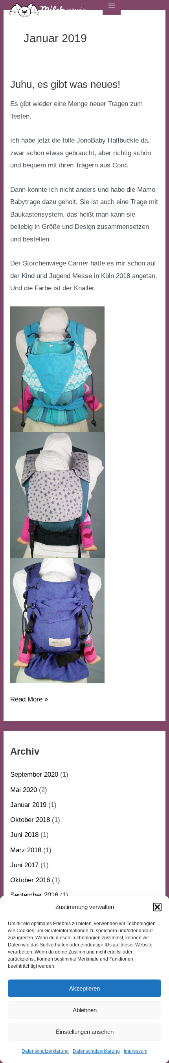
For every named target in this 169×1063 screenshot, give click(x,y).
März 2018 (25, 850)
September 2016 (34, 895)
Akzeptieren (84, 988)
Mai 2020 (23, 790)
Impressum (135, 1051)
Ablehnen (85, 1010)
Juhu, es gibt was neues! (65, 84)
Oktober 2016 (30, 880)
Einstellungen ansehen (85, 1031)
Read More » (29, 698)
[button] (157, 907)
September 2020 (34, 774)
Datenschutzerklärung (45, 1051)
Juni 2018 (24, 835)
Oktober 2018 (30, 820)
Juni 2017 (24, 865)
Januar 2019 (28, 805)
